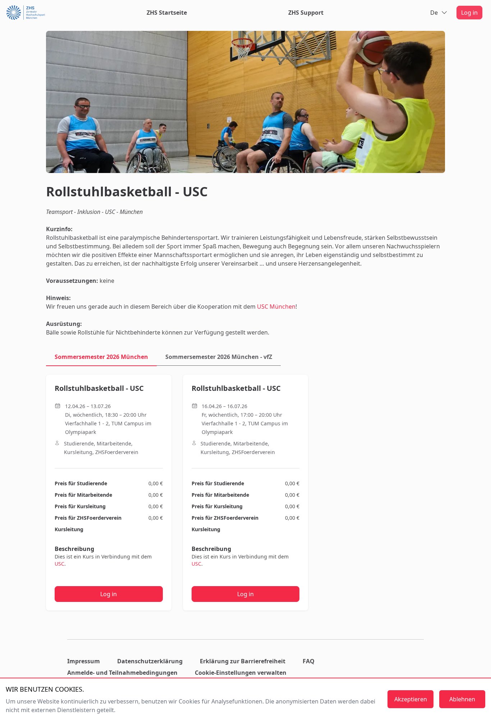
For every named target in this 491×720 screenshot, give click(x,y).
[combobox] (439, 12)
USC (59, 563)
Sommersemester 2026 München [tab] (101, 357)
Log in (469, 13)
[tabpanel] (245, 494)
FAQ (309, 661)
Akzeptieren (410, 699)
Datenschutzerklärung (150, 661)
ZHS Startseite (167, 13)
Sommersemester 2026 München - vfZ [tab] (218, 357)
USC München (276, 306)
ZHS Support (305, 13)
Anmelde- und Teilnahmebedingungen (122, 673)
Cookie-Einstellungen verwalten (240, 673)
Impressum (83, 661)
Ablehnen (462, 699)
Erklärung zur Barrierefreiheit (242, 661)
